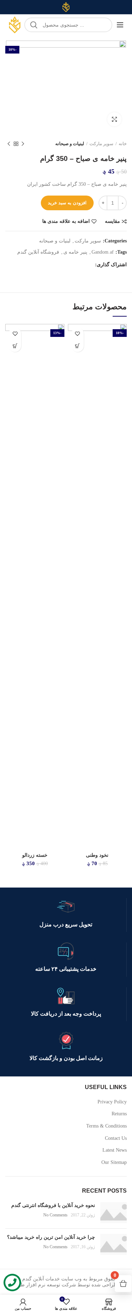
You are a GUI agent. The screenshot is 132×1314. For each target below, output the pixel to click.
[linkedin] (61, 264)
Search (34, 24)
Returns (119, 1113)
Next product (8, 143)
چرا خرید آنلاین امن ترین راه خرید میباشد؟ (51, 1237)
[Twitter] (78, 264)
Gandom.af (103, 252)
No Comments (55, 1215)
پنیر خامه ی (75, 252)
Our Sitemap (114, 1162)
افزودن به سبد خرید (67, 202)
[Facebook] (87, 264)
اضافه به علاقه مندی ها (66, 221)
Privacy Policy (112, 1101)
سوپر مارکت (101, 143)
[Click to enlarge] (114, 119)
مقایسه (112, 221)
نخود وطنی (97, 855)
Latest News (114, 1150)
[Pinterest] (69, 264)
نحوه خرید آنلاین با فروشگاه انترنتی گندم (53, 1205)
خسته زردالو (35, 855)
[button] (77, 346)
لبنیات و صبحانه (69, 143)
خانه (123, 143)
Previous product (22, 143)
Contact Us (116, 1138)
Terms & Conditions (106, 1126)
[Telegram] (52, 264)
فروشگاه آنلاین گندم (38, 252)
